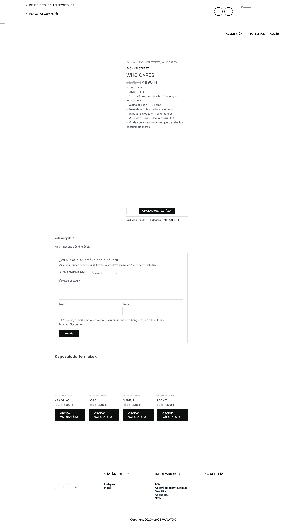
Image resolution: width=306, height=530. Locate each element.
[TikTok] (76, 486)
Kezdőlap (131, 62)
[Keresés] (243, 16)
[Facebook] (57, 486)
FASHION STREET (149, 62)
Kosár (108, 487)
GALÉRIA (275, 33)
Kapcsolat (161, 494)
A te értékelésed (73, 272)
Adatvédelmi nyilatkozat (171, 487)
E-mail (127, 304)
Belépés (109, 484)
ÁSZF (158, 484)
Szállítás (160, 491)
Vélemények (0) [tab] (65, 238)
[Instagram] (66, 486)
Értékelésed (69, 281)
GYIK (158, 498)
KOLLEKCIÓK (234, 33)
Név (62, 304)
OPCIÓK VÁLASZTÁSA (156, 210)
